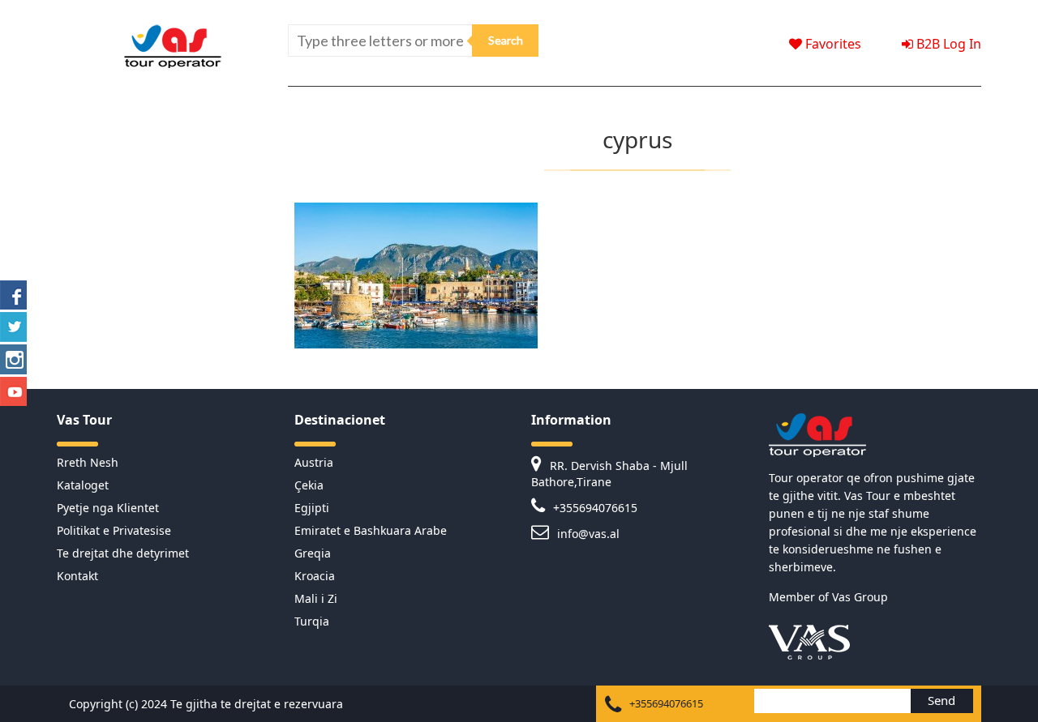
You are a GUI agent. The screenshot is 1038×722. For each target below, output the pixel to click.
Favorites (831, 44)
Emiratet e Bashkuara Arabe (370, 530)
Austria (313, 462)
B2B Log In (947, 44)
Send (941, 700)
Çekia (309, 485)
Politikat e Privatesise (114, 530)
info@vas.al (587, 533)
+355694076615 (593, 507)
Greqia (312, 553)
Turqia (311, 621)
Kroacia (314, 575)
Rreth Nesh (87, 462)
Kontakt (77, 575)
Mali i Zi (315, 598)
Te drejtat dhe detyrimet (123, 553)
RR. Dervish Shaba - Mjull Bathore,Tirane (609, 473)
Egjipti (311, 507)
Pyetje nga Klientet (108, 507)
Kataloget (83, 485)
